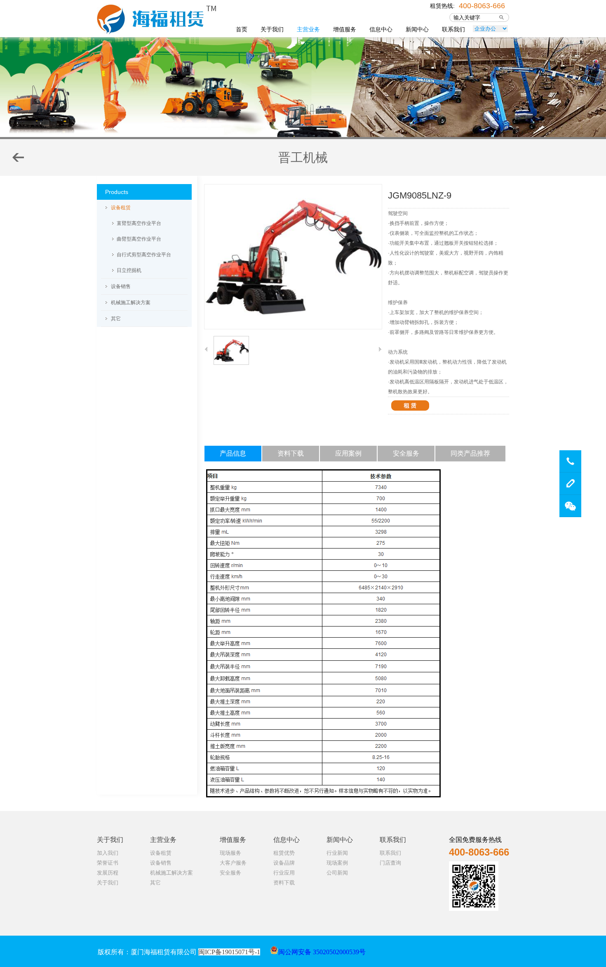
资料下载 (284, 883)
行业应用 (284, 873)
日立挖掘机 (129, 270)
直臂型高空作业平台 (139, 223)
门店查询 (390, 863)
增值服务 (344, 29)
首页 (241, 29)
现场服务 (230, 853)
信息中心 (380, 29)
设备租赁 (121, 207)
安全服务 (230, 873)
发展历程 (107, 873)
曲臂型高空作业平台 (139, 239)
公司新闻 (337, 873)
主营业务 (308, 29)
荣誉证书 (107, 863)
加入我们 (107, 853)
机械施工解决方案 (130, 302)
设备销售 (121, 286)
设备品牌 (284, 863)
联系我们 (453, 29)
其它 (116, 319)
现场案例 (337, 863)
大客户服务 (233, 863)
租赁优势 (284, 853)
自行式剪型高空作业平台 (144, 255)
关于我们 (272, 29)
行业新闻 (337, 853)
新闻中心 (417, 29)
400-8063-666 (482, 5)
